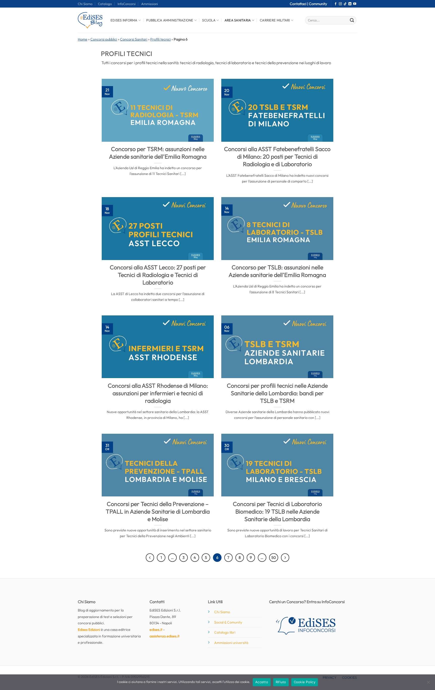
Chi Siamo (85, 4)
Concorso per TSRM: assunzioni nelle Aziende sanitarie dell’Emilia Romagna (157, 152)
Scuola (208, 20)
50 (273, 557)
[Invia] (352, 20)
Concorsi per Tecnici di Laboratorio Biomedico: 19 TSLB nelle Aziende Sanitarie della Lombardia (277, 511)
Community (318, 4)
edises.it (156, 629)
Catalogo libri (224, 632)
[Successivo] (285, 557)
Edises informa (124, 20)
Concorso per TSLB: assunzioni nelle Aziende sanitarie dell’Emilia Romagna (277, 271)
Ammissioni (149, 4)
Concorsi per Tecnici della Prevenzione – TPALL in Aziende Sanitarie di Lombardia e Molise (158, 511)
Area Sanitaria (238, 20)
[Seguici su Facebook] (335, 4)
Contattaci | (299, 4)
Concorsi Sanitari (133, 39)
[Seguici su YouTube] (354, 4)
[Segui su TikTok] (345, 4)
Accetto (261, 682)
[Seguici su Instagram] (340, 4)
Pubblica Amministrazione (169, 20)
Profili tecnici (160, 39)
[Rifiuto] (428, 684)
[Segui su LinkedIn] (349, 4)
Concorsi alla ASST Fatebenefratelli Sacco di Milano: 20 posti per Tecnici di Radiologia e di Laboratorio (277, 156)
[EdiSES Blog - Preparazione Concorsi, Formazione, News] (90, 20)
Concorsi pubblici (103, 39)
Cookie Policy (304, 682)
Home (82, 39)
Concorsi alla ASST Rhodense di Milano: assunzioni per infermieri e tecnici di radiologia (158, 393)
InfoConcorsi (127, 4)
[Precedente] (150, 557)
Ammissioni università (231, 642)
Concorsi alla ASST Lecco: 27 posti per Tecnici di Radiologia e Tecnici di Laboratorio (158, 275)
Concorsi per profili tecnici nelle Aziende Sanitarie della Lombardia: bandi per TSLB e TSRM (277, 393)
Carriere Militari (275, 20)
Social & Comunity (228, 622)
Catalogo (105, 4)
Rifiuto (281, 682)
